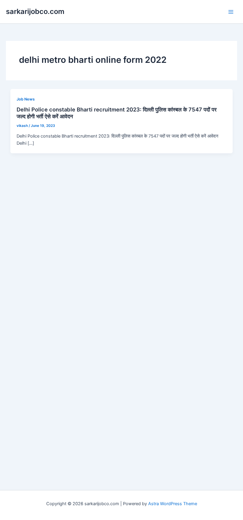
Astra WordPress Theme (172, 503)
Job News (26, 99)
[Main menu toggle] (231, 12)
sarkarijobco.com (35, 11)
